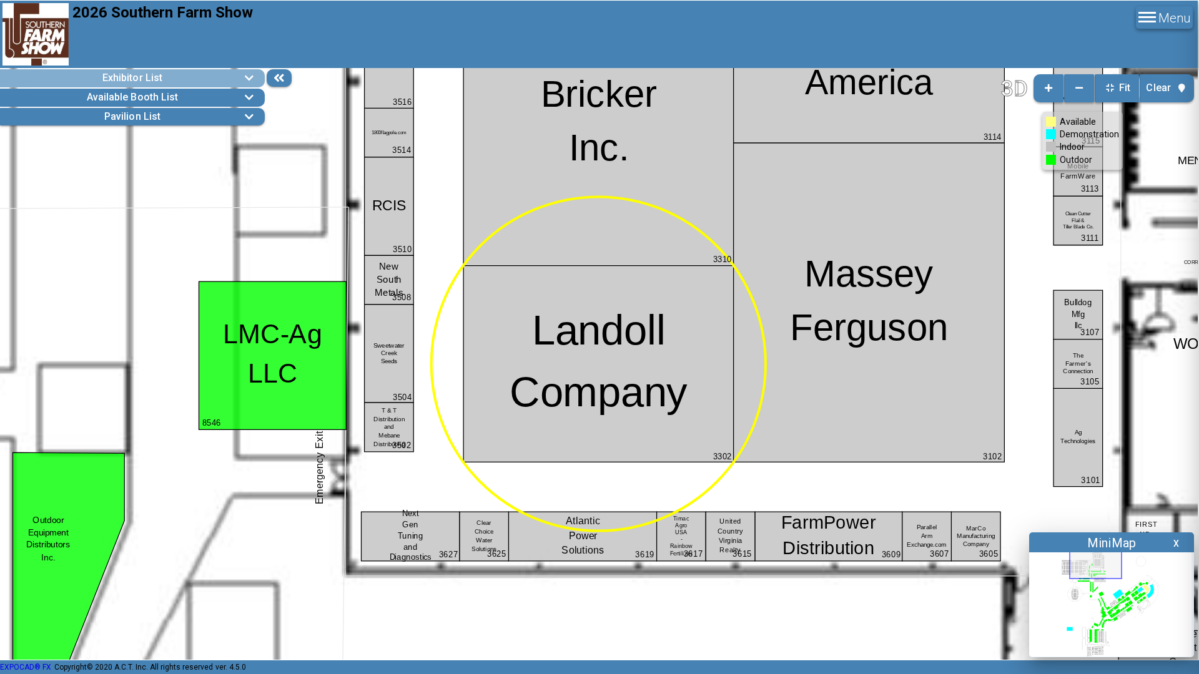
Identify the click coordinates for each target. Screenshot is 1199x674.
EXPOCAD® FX (25, 667)
